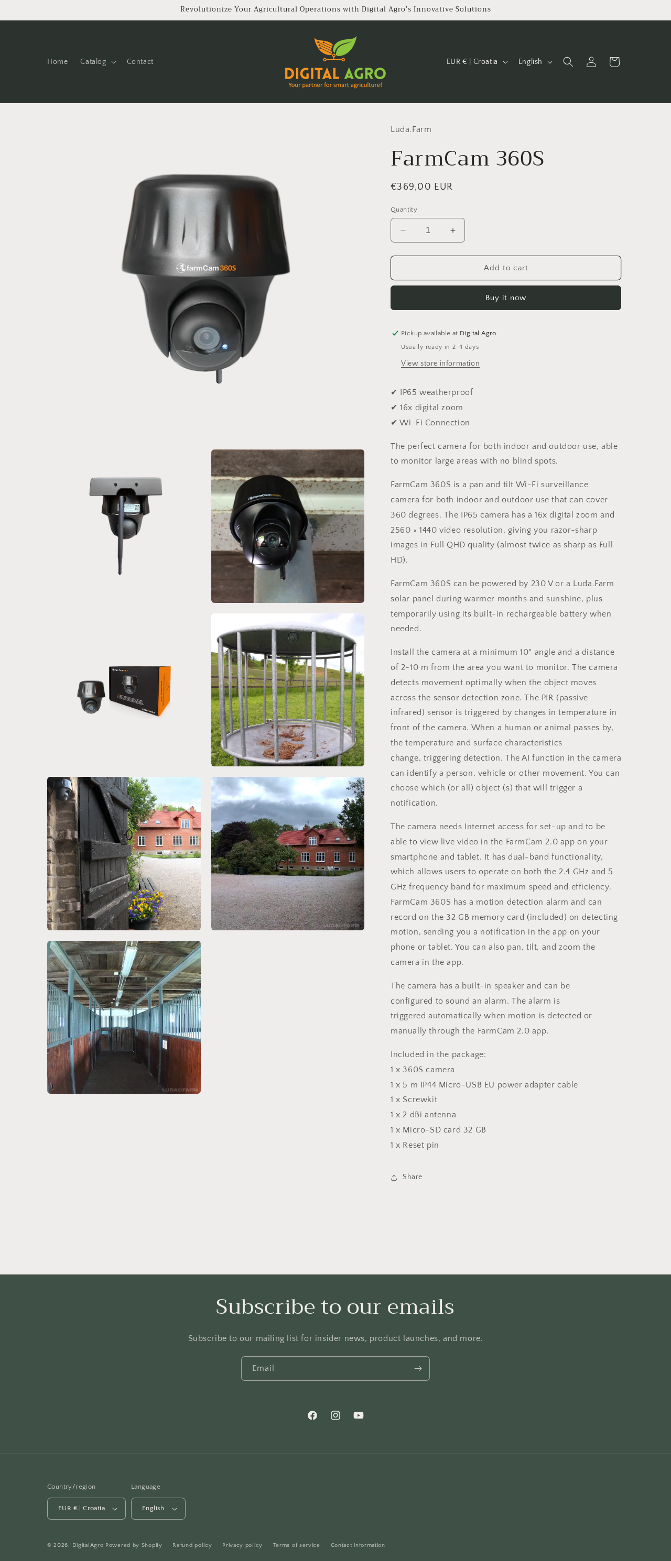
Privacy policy (242, 1545)
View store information (440, 363)
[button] (97, 62)
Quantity (404, 209)
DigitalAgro (88, 1545)
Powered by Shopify (134, 1545)
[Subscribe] (417, 1368)
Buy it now (505, 297)
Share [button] (413, 1177)
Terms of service (296, 1545)
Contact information (358, 1545)
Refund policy (192, 1545)
